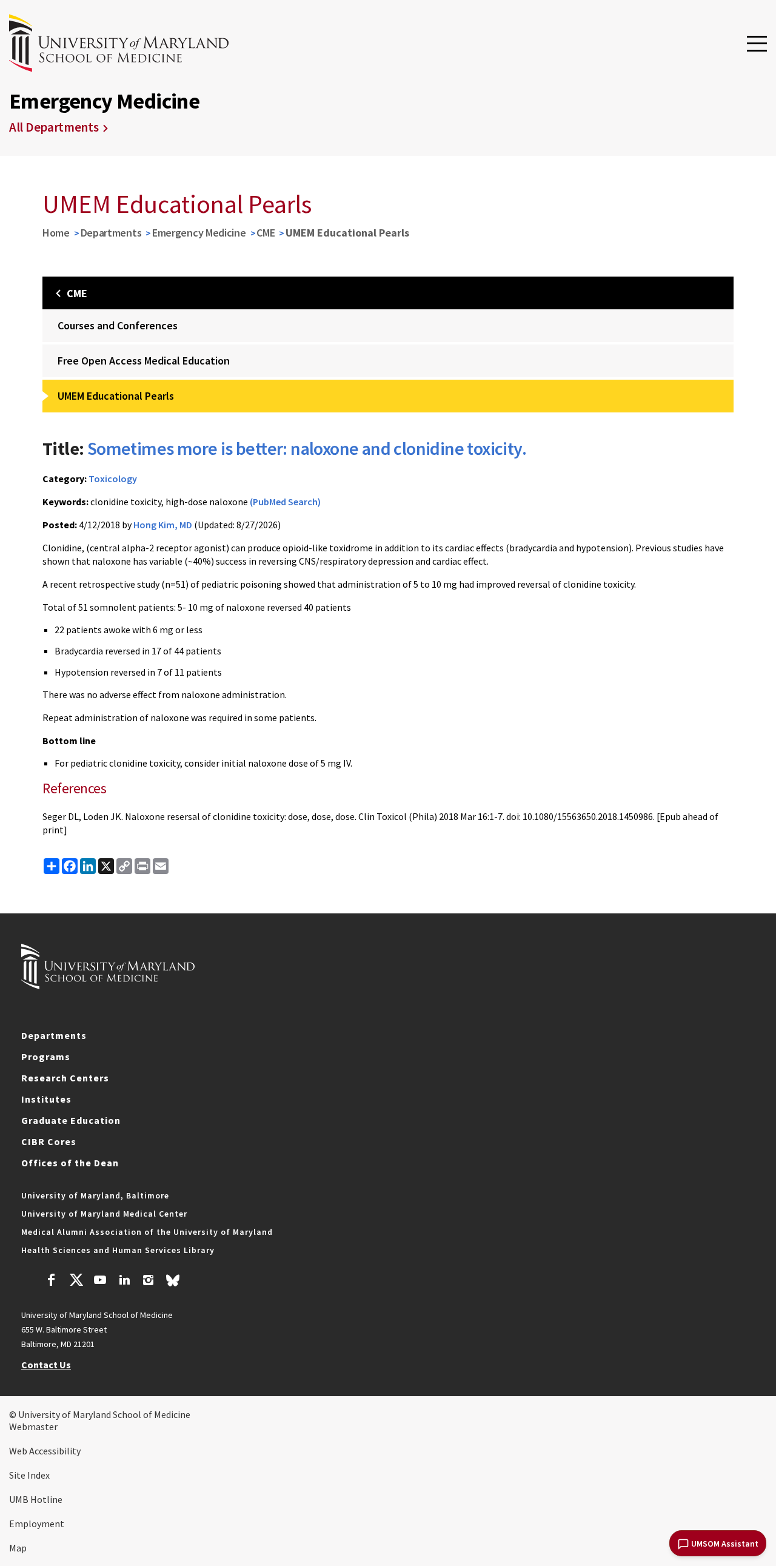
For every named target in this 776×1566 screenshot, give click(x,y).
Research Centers (65, 1078)
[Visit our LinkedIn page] (124, 1281)
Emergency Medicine (199, 233)
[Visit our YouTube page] (100, 1281)
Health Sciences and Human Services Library (118, 1250)
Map (18, 1548)
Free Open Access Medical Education (144, 361)
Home (56, 233)
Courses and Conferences (118, 325)
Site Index (29, 1475)
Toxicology (113, 478)
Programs (45, 1056)
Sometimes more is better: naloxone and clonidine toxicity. (306, 448)
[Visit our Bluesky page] (172, 1283)
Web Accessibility (45, 1451)
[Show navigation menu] (757, 44)
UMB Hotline (35, 1499)
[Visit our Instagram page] (148, 1281)
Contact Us (46, 1365)
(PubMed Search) (285, 502)
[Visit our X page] (76, 1281)
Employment (36, 1523)
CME (265, 233)
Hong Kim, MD (162, 525)
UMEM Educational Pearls (116, 396)
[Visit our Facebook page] (51, 1281)
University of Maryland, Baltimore (95, 1195)
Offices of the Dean (70, 1163)
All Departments (54, 127)
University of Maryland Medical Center (104, 1213)
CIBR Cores (48, 1141)
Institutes (46, 1099)
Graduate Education (71, 1120)
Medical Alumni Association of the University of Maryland (147, 1231)
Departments (111, 233)
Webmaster (33, 1426)
